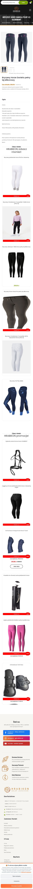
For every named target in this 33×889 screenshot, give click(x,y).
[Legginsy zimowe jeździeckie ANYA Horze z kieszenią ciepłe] (16, 507)
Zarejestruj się (7, 861)
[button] (4, 69)
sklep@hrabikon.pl (12, 806)
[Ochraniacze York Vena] (16, 683)
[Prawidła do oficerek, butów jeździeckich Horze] (16, 596)
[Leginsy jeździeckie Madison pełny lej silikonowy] (16, 638)
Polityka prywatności (9, 848)
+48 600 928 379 (12, 803)
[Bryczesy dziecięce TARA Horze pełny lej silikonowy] (16, 265)
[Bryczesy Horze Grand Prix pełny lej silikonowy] (16, 312)
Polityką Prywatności (26, 872)
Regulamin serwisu (8, 845)
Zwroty (5, 832)
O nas (5, 843)
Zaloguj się (6, 860)
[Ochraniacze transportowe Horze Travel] (16, 545)
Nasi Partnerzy (7, 852)
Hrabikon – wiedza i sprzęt (16, 814)
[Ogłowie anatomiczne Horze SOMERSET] (16, 462)
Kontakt (6, 823)
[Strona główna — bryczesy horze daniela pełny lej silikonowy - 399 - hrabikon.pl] (16, 9)
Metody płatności (8, 834)
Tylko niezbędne (16, 876)
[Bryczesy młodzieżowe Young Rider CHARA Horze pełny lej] (16, 223)
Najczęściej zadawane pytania (11, 827)
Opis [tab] (4, 99)
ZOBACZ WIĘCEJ (16, 566)
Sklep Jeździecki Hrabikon (16, 809)
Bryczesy (27, 23)
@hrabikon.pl (15, 811)
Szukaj (23, 2)
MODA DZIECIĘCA (17, 23)
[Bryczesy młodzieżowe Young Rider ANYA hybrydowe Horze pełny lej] (16, 357)
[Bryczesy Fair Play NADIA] (16, 401)
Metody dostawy (8, 825)
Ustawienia (16, 881)
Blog (5, 850)
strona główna (6, 23)
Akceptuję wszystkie (16, 886)
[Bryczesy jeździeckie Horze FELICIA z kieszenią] (16, 178)
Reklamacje (7, 830)
